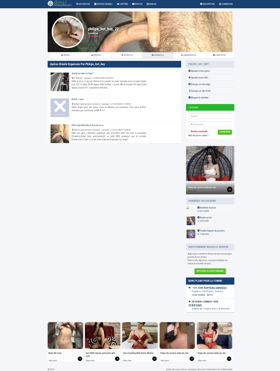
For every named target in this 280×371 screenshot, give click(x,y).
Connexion (227, 4)
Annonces (189, 55)
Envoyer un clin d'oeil (200, 91)
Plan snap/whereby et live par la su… (88, 125)
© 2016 (51, 369)
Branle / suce (78, 99)
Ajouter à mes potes (200, 71)
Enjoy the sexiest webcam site (202, 187)
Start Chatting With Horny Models (138, 353)
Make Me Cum (55, 353)
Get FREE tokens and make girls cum (101, 354)
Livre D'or (220, 55)
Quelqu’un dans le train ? (83, 73)
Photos (138, 4)
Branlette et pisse (208, 207)
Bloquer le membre (199, 97)
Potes (128, 55)
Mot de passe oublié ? (198, 135)
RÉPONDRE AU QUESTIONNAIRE (210, 271)
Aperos (159, 55)
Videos (152, 4)
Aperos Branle (105, 4)
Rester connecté (199, 131)
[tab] (210, 291)
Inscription (208, 4)
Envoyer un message (200, 84)
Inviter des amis (173, 369)
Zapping (123, 4)
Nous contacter (189, 369)
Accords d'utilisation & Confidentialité (215, 369)
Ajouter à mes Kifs (199, 77)
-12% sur (209, 287)
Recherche (84, 4)
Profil (66, 55)
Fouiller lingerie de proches (212, 230)
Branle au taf (206, 217)
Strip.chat (192, 191)
